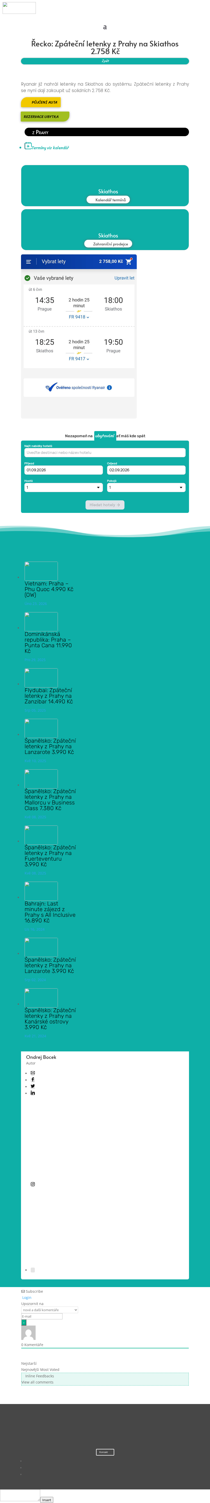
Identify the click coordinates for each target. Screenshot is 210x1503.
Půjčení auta (44, 102)
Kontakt (103, 1452)
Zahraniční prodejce (110, 243)
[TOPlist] (94, 1430)
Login (26, 1297)
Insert (46, 1500)
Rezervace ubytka (41, 116)
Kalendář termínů (111, 199)
